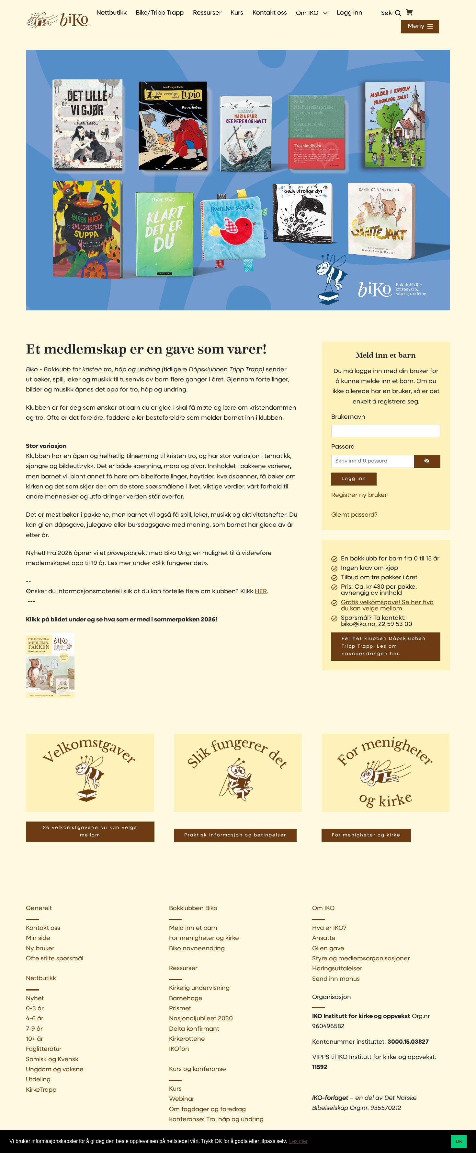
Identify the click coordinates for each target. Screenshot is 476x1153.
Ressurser (183, 969)
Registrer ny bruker (359, 495)
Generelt (39, 909)
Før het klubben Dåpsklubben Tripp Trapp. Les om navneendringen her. (384, 646)
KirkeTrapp (41, 1090)
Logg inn (349, 13)
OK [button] (459, 1141)
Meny (416, 26)
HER (261, 592)
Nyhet (35, 999)
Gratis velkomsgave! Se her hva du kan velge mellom (387, 606)
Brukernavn (348, 417)
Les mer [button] (298, 1141)
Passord (343, 447)
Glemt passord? (354, 515)
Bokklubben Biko (193, 909)
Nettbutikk (41, 979)
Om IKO (307, 13)
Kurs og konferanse (197, 1069)
